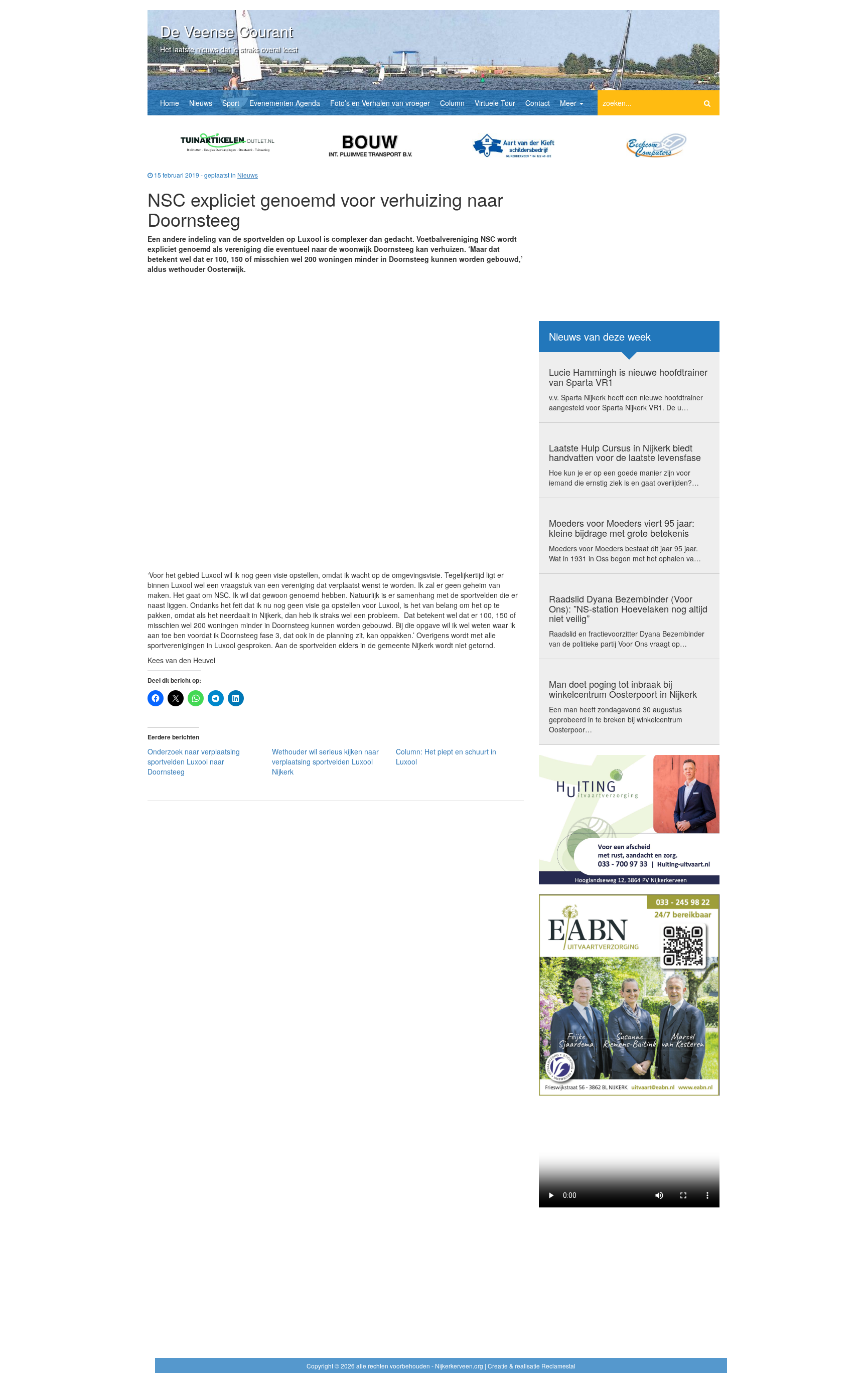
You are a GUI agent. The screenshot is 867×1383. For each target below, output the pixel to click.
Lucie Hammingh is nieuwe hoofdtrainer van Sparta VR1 (628, 376)
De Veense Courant (226, 31)
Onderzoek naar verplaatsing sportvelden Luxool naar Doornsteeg (194, 761)
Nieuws (200, 103)
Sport (230, 103)
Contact (537, 103)
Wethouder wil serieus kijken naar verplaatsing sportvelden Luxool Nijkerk (325, 761)
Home (169, 103)
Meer (569, 103)
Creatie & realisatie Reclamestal (531, 1365)
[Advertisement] (336, 346)
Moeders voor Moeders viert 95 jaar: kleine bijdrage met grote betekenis (621, 527)
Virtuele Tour (495, 103)
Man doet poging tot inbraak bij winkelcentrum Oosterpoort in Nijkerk (623, 688)
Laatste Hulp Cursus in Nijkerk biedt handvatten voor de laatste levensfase (625, 452)
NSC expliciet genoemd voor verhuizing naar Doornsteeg (325, 209)
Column (452, 103)
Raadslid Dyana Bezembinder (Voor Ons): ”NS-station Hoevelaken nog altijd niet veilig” (628, 608)
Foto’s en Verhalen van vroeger (380, 103)
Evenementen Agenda (284, 103)
